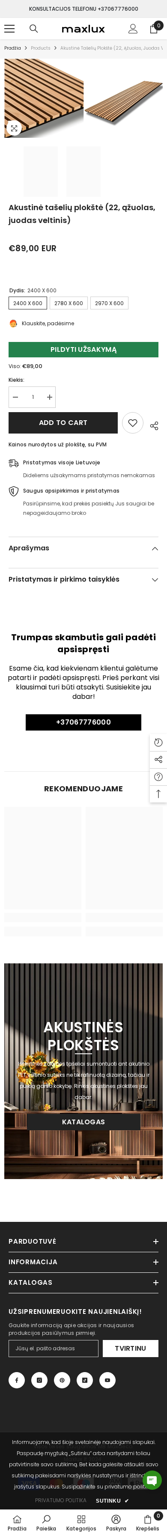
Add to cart (63, 423)
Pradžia (12, 48)
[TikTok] (85, 1380)
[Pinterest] (62, 1380)
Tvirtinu (130, 1348)
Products (41, 48)
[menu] (9, 29)
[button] (152, 1480)
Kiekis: (16, 379)
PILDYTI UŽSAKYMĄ (83, 349)
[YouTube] (107, 1380)
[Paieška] (34, 29)
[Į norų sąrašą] (132, 423)
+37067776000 (83, 722)
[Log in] (133, 28)
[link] (42, 917)
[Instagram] (39, 1380)
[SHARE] (150, 425)
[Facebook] (17, 1380)
